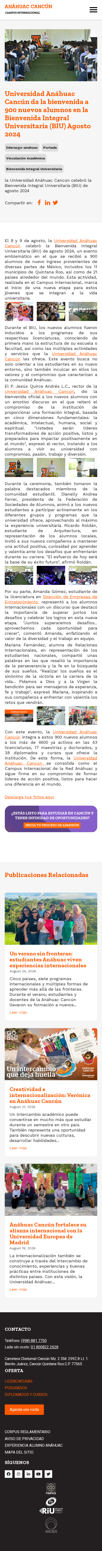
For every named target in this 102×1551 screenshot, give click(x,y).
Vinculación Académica (25, 158)
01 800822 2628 (44, 1347)
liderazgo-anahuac (22, 147)
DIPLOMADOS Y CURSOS (26, 1394)
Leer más (18, 1012)
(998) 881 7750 (34, 1340)
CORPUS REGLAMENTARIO (27, 1432)
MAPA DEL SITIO (19, 1452)
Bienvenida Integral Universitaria (34, 169)
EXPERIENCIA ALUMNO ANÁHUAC (34, 1445)
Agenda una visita (24, 1409)
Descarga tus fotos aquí (29, 796)
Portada (50, 147)
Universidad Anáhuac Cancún (39, 391)
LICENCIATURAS (18, 1381)
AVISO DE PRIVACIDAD (24, 1438)
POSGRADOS (16, 1388)
